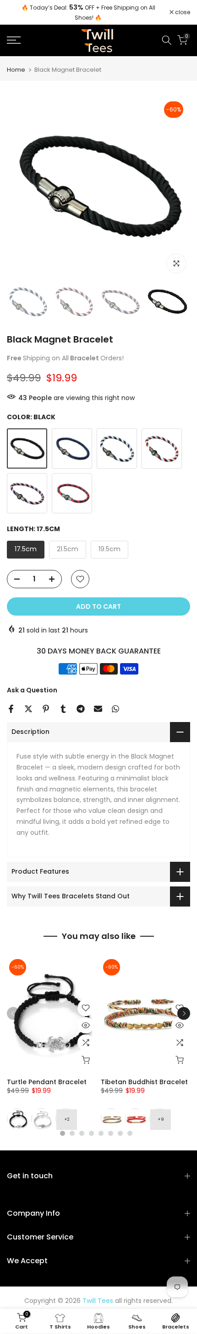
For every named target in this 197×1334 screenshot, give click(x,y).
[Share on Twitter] (28, 709)
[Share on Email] (98, 709)
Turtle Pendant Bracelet (47, 1081)
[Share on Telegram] (81, 709)
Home (16, 70)
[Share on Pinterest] (46, 709)
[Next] (183, 1013)
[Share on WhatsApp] (115, 709)
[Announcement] (88, 12)
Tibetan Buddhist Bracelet (144, 1081)
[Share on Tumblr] (63, 709)
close (182, 12)
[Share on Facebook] (11, 709)
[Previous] (13, 1013)
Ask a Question (32, 690)
